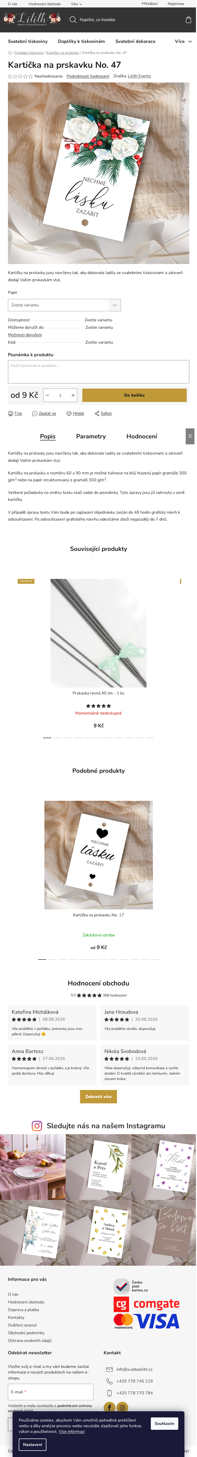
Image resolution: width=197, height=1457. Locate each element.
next (185, 657)
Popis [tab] (48, 436)
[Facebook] (109, 1408)
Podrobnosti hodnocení (88, 76)
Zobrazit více (98, 1096)
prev (12, 657)
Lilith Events (139, 76)
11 (155, 959)
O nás (12, 4)
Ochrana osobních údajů (30, 1340)
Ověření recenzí (22, 1325)
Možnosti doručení (25, 335)
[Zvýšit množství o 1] (73, 395)
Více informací (72, 1431)
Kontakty (16, 1317)
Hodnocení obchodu (45, 4)
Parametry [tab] (91, 436)
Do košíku (134, 395)
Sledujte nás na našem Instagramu (106, 1126)
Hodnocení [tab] (141, 436)
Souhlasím (164, 1423)
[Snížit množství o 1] (47, 395)
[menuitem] (28, 41)
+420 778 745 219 (134, 1381)
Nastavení (32, 1444)
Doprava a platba (23, 1310)
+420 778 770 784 (134, 1393)
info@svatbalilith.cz (134, 1369)
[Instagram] (122, 1408)
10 (145, 959)
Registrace (176, 3)
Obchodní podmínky (26, 1333)
